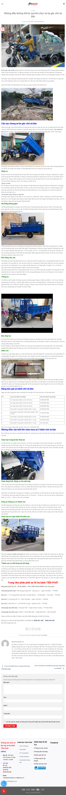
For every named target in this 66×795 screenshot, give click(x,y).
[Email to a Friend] (36, 629)
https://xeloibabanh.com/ (10, 781)
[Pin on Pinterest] (39, 629)
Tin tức (33, 10)
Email (5, 705)
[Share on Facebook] (29, 629)
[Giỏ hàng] (64, 4)
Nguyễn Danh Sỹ (39, 21)
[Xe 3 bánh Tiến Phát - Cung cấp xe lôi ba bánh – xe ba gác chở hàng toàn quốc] (33, 4)
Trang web (6, 713)
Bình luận (6, 682)
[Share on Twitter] (33, 629)
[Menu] (2, 4)
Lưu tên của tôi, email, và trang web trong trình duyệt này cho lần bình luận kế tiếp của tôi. (33, 722)
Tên (5, 697)
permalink (44, 635)
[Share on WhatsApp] (26, 629)
